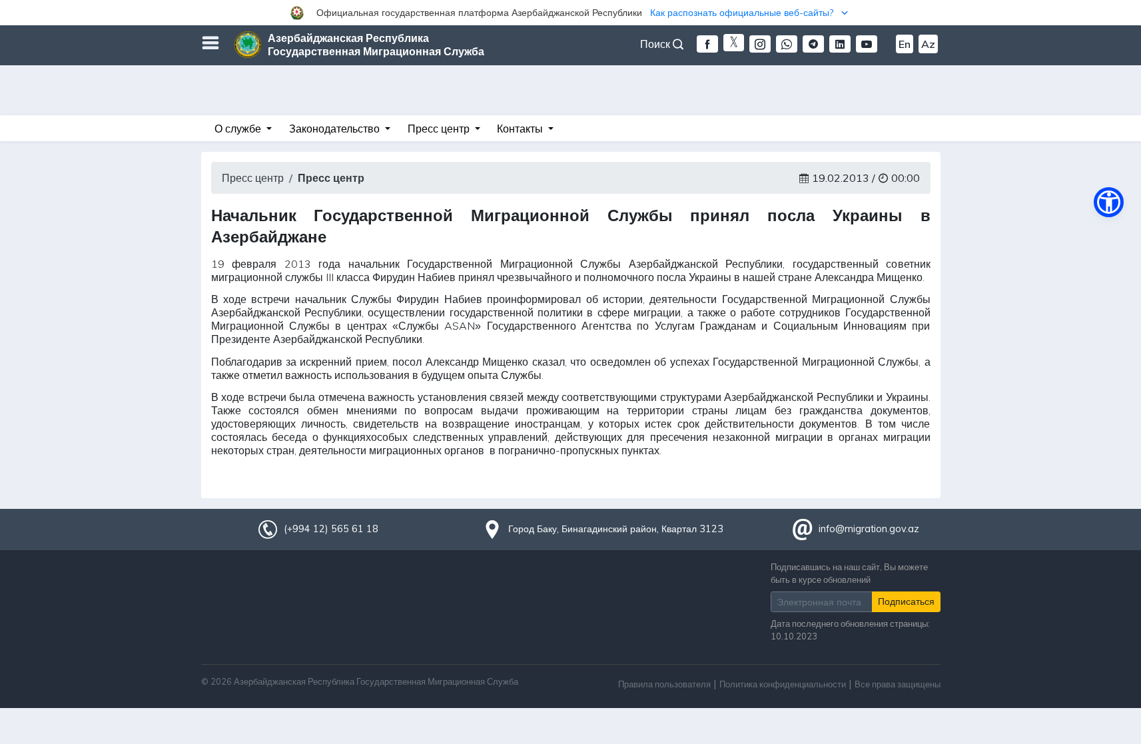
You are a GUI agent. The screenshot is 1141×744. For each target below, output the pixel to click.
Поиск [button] (656, 44)
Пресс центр (253, 178)
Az (928, 44)
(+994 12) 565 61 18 (331, 529)
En (905, 44)
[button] (570, 12)
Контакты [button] (521, 128)
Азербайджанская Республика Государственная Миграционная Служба (376, 44)
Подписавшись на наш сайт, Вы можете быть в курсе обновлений (849, 573)
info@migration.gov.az (869, 529)
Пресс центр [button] (440, 128)
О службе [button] (239, 128)
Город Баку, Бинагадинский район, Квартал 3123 (615, 529)
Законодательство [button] (335, 128)
